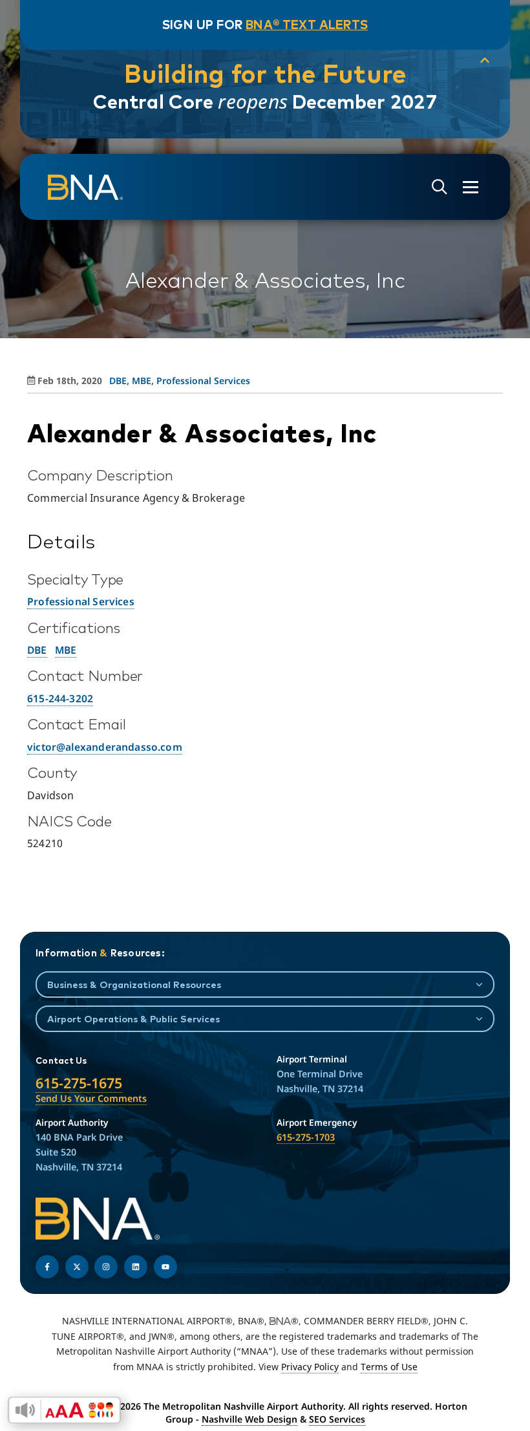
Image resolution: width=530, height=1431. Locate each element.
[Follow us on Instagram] (106, 1266)
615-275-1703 (306, 1137)
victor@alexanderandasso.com (104, 747)
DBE (118, 380)
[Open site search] (439, 187)
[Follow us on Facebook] (47, 1266)
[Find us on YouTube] (165, 1266)
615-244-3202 (60, 698)
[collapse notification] (484, 61)
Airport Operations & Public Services (133, 1019)
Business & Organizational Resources (134, 984)
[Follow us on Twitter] (77, 1266)
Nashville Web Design (249, 1419)
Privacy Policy (310, 1367)
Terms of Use (389, 1367)
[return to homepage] (85, 187)
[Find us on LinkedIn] (135, 1266)
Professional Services (203, 380)
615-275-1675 (79, 1082)
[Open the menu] (470, 187)
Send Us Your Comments (91, 1098)
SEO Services (337, 1419)
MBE (141, 380)
